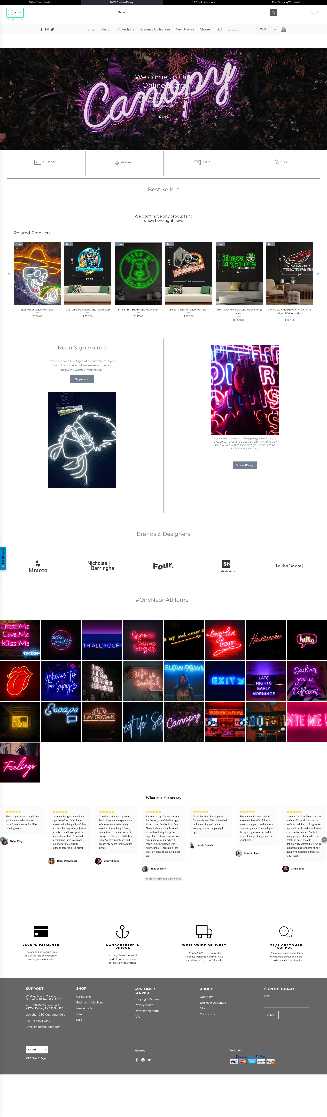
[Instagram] (143, 1060)
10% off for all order (40, 2)
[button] (283, 29)
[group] (163, 284)
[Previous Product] (9, 273)
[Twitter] (149, 1060)
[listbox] (266, 29)
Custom (49, 162)
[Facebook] (137, 1060)
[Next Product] (318, 273)
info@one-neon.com (47, 1026)
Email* (267, 996)
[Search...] (273, 12)
